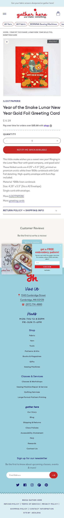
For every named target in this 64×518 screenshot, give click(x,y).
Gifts (32, 362)
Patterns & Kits (32, 351)
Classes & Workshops (32, 382)
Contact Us (32, 449)
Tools (32, 346)
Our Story (32, 412)
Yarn (32, 341)
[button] (32, 210)
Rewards (32, 444)
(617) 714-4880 (34, 304)
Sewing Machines (32, 367)
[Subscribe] (53, 475)
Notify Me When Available (32, 149)
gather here (35, 500)
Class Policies (32, 428)
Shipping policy (18, 509)
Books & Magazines (32, 356)
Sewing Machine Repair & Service (32, 387)
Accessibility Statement (32, 433)
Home (5, 32)
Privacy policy (50, 504)
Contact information (42, 509)
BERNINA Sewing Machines (43, 24)
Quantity (9, 134)
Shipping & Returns (32, 423)
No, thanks (47, 270)
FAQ (32, 438)
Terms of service (31, 504)
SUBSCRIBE (47, 267)
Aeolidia (36, 513)
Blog (32, 417)
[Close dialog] (60, 245)
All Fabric (21, 24)
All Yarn (8, 24)
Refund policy (11, 504)
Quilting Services (32, 392)
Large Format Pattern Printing (32, 397)
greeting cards (16, 200)
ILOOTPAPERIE (12, 101)
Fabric (32, 336)
